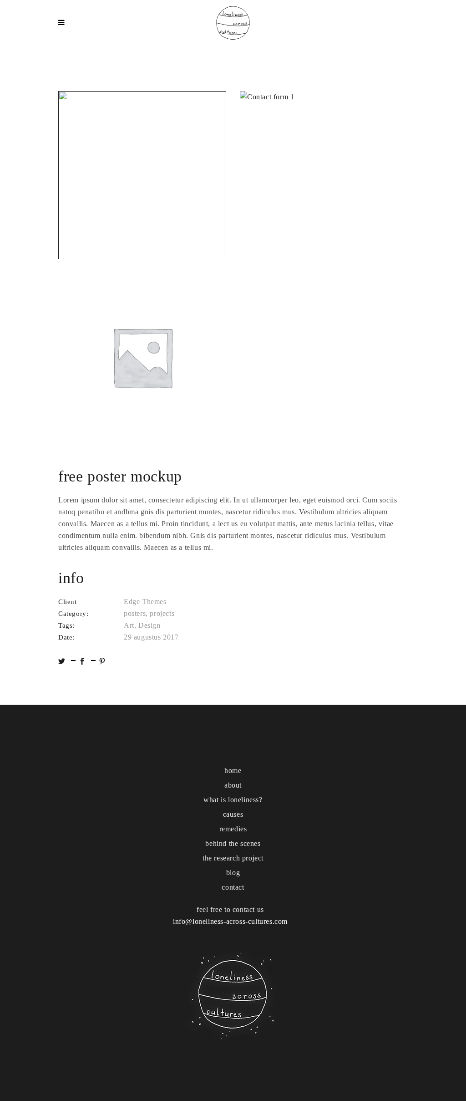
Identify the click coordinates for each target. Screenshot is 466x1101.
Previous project (22, 550)
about (233, 785)
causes (233, 814)
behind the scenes (232, 843)
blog (233, 872)
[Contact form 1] (324, 175)
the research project (233, 858)
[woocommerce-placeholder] (142, 357)
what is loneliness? (232, 800)
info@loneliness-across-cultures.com (230, 921)
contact (233, 887)
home (232, 770)
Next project (444, 550)
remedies (233, 829)
